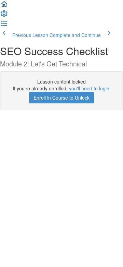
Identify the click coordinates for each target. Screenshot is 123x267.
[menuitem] (4, 15)
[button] (4, 6)
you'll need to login (89, 88)
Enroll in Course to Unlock (61, 97)
